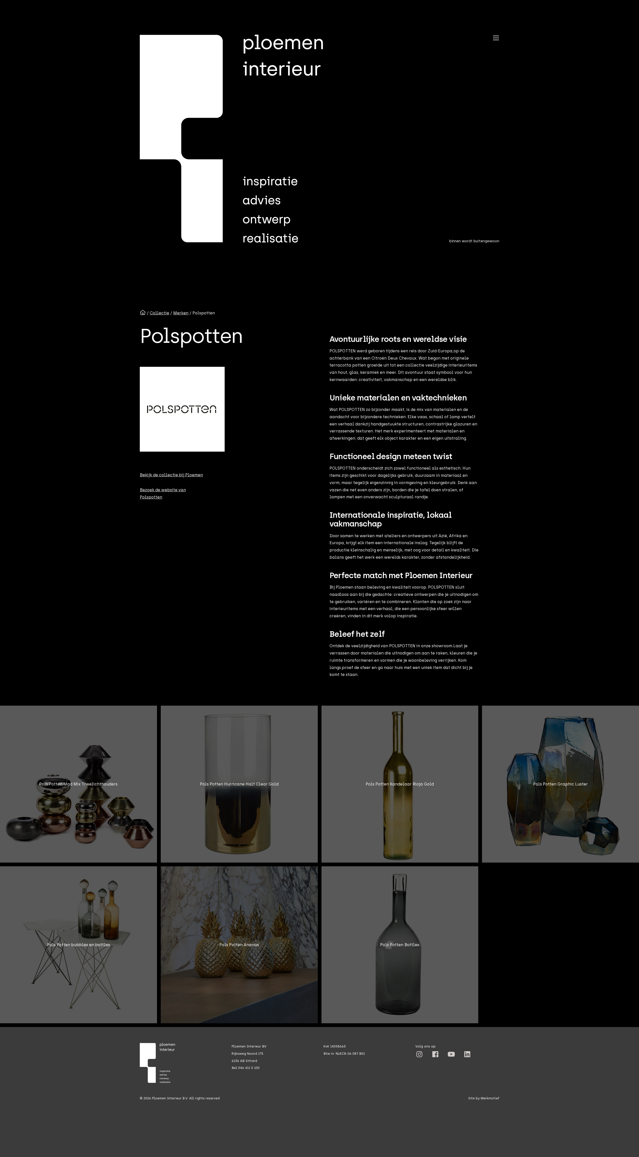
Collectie (159, 313)
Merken (180, 313)
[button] (496, 38)
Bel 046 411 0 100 (246, 1068)
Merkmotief (490, 1098)
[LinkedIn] (419, 1054)
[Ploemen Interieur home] (241, 139)
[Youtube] (451, 1054)
